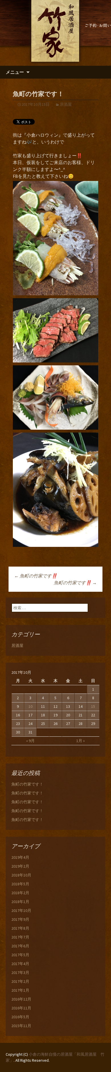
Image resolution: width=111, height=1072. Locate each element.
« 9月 (30, 740)
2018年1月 (20, 901)
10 (30, 706)
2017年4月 (20, 963)
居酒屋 (66, 104)
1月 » (80, 740)
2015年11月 (21, 1025)
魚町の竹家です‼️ (35, 576)
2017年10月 (21, 910)
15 (93, 706)
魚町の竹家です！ (27, 784)
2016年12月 (21, 999)
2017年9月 (20, 919)
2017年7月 (20, 937)
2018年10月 (21, 875)
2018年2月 (20, 892)
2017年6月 (20, 946)
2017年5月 (20, 954)
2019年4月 (20, 857)
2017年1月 (20, 990)
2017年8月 (20, 928)
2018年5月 (20, 883)
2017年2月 (20, 981)
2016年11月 (21, 1008)
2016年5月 (20, 1016)
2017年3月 (20, 972)
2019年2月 (20, 866)
